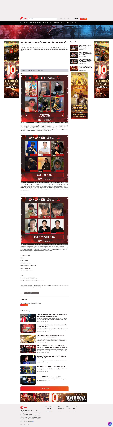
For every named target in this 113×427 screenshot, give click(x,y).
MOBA (71, 22)
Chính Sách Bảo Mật (49, 408)
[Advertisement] (56, 8)
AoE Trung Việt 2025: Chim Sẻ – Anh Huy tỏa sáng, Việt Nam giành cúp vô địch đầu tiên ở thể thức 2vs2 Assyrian (85, 60)
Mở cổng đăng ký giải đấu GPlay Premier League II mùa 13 (85, 67)
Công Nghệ (62, 22)
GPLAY (44, 22)
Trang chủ (22, 22)
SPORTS (39, 22)
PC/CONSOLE (33, 22)
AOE (27, 22)
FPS (68, 22)
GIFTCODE (56, 22)
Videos (75, 22)
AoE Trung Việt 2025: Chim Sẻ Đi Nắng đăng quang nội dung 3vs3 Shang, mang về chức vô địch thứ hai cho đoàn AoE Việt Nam (85, 53)
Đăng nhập (83, 18)
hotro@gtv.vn (32, 421)
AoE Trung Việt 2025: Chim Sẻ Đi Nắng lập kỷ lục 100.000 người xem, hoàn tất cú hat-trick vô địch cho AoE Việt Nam (85, 47)
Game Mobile (50, 22)
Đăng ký (76, 18)
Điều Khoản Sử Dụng (50, 406)
